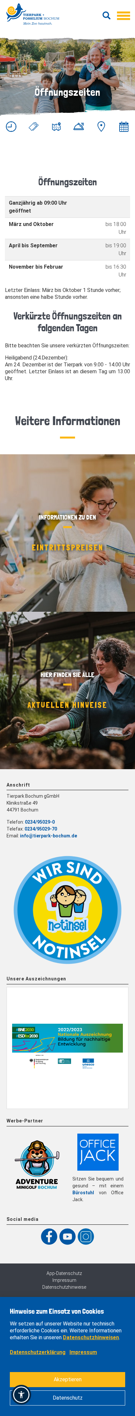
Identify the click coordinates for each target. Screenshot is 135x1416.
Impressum (64, 1280)
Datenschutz (68, 1398)
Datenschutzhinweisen (91, 1337)
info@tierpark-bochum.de (48, 835)
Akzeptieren (68, 1379)
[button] (21, 1394)
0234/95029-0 (40, 822)
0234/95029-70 (41, 828)
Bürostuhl (83, 1192)
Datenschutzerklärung (38, 1352)
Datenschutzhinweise (64, 1287)
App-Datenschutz (64, 1273)
